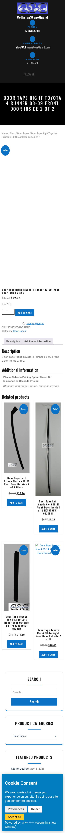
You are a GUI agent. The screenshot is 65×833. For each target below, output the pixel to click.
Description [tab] (13, 341)
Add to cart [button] (17, 502)
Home (5, 133)
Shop (12, 133)
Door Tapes (23, 133)
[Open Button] (5, 74)
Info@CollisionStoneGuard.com (32, 47)
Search (34, 701)
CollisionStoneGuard (32, 17)
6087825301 (32, 31)
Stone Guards (20, 768)
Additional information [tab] (37, 341)
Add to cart (25, 312)
